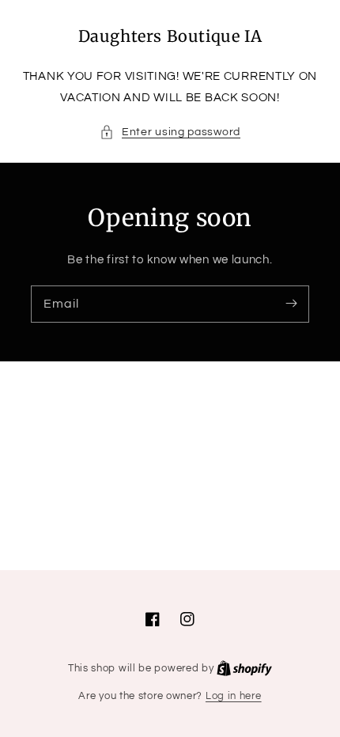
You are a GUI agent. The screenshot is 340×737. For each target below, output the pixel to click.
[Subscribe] (291, 303)
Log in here (234, 695)
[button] (170, 132)
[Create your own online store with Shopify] (244, 668)
